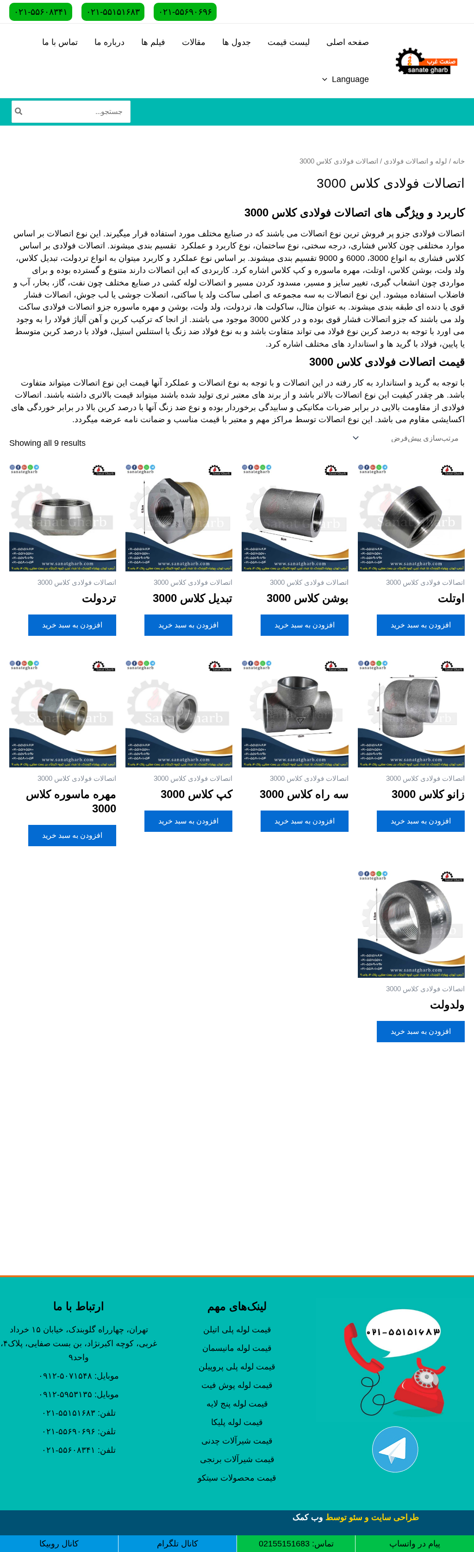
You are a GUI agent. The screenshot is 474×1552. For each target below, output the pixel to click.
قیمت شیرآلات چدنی (237, 1440)
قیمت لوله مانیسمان (237, 1348)
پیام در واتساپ (414, 1543)
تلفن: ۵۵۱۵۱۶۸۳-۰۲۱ (79, 1413)
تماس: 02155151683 (296, 1543)
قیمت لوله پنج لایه (237, 1403)
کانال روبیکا (59, 1543)
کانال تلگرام (177, 1543)
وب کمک (308, 1517)
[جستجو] (18, 111)
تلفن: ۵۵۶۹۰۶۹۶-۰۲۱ (79, 1431)
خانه (459, 161)
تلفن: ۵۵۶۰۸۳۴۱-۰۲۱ (79, 1450)
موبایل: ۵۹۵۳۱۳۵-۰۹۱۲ (78, 1394)
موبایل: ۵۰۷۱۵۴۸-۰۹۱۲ (78, 1376)
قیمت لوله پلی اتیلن (237, 1329)
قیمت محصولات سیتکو (237, 1477)
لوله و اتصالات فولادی (415, 161)
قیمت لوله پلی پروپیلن (237, 1366)
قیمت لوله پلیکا (237, 1422)
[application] (327, 79)
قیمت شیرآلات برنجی (237, 1459)
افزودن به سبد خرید (421, 625)
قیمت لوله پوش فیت (237, 1385)
